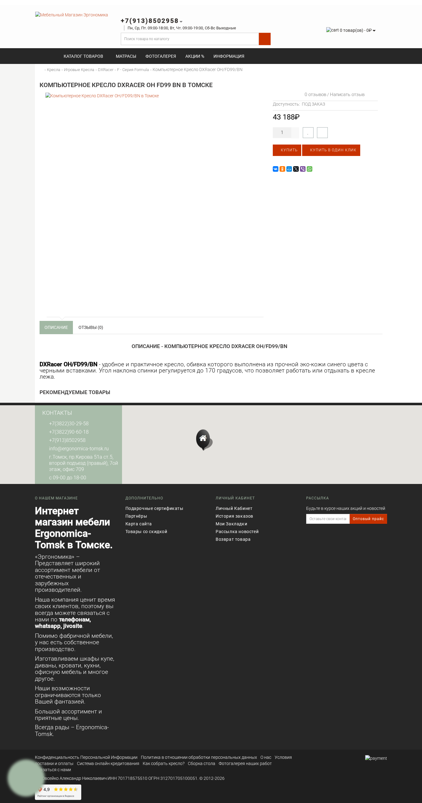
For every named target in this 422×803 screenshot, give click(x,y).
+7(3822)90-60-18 (69, 432)
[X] (296, 169)
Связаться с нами (53, 769)
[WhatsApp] (309, 169)
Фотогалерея (161, 56)
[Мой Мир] (289, 169)
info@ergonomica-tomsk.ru (79, 449)
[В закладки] (308, 132)
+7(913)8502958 (67, 440)
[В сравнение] (322, 132)
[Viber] (303, 169)
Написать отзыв (347, 94)
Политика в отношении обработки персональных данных (199, 757)
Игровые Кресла (79, 69)
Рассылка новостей (237, 531)
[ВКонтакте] (275, 169)
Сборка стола (201, 763)
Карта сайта (138, 523)
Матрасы (126, 56)
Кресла (53, 69)
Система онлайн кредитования (108, 763)
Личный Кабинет (234, 508)
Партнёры (136, 516)
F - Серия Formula (133, 69)
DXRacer (105, 69)
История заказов (234, 516)
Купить (289, 150)
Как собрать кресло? (163, 763)
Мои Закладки (231, 523)
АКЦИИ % (194, 56)
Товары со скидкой (146, 531)
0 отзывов (314, 94)
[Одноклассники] (282, 169)
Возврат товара (233, 539)
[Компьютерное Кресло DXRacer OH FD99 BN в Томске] (154, 201)
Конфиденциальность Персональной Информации (86, 757)
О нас (265, 757)
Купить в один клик (333, 150)
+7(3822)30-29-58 (69, 424)
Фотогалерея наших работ (245, 763)
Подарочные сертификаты (154, 508)
